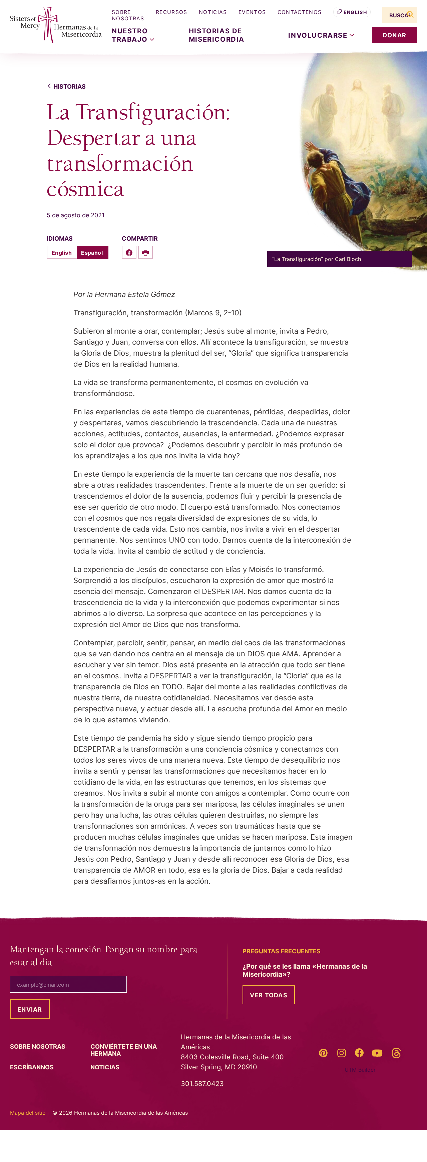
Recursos (171, 12)
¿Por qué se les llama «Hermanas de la (305, 970)
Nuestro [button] (131, 35)
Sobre (38, 1046)
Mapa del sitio (28, 1112)
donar (394, 35)
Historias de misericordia (217, 35)
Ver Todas (269, 995)
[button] (321, 35)
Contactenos (300, 12)
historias (69, 86)
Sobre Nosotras (128, 15)
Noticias (213, 12)
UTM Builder (360, 1069)
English (355, 12)
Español (92, 252)
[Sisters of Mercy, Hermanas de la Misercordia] (51, 25)
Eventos (252, 12)
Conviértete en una (123, 1050)
